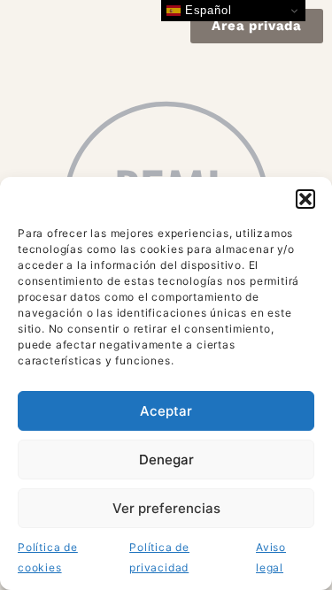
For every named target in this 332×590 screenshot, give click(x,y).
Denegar (166, 459)
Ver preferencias (166, 508)
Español (206, 10)
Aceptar (166, 410)
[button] (305, 199)
